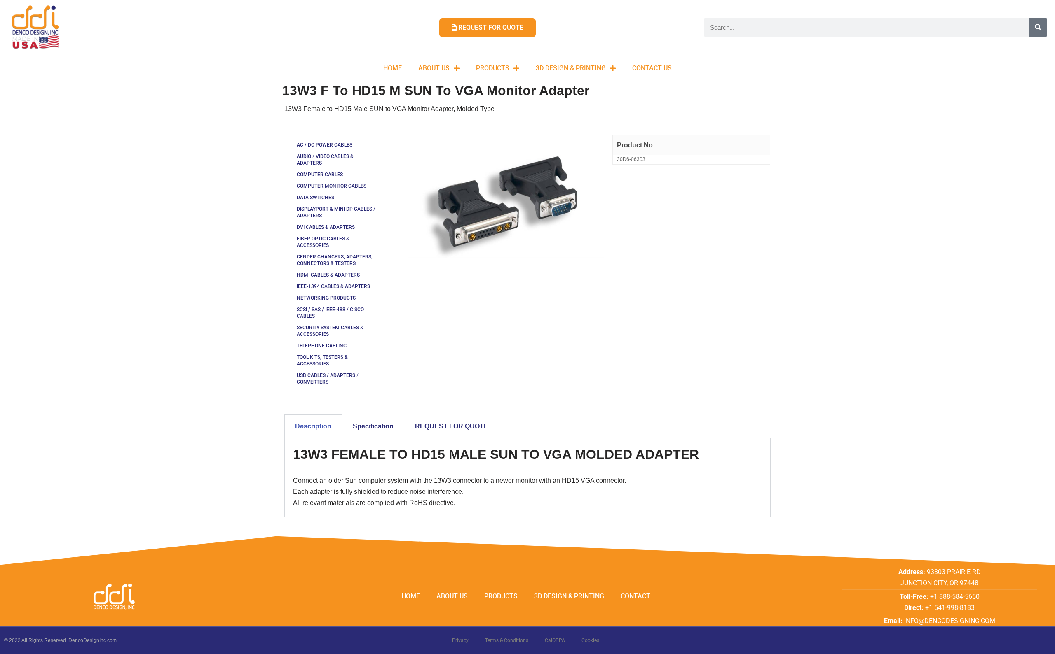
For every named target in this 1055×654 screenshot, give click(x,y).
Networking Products (326, 298)
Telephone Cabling (322, 346)
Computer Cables (320, 174)
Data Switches (315, 197)
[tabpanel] (527, 477)
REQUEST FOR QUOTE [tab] (451, 426)
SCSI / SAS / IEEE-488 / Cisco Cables (330, 313)
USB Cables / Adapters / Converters (328, 378)
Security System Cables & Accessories (330, 331)
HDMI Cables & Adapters (328, 275)
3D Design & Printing (571, 68)
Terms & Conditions (506, 640)
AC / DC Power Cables (324, 145)
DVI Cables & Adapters (326, 227)
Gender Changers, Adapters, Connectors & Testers (335, 260)
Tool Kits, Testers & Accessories (322, 360)
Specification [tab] (373, 426)
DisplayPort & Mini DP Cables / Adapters (336, 212)
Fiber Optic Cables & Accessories (323, 242)
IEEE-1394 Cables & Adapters (333, 286)
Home (392, 68)
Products (492, 68)
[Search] (1038, 27)
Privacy (460, 640)
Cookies (590, 640)
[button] (1037, 11)
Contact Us (652, 68)
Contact (635, 596)
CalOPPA (555, 640)
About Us (434, 68)
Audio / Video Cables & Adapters (325, 160)
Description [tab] (313, 426)
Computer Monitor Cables (331, 186)
